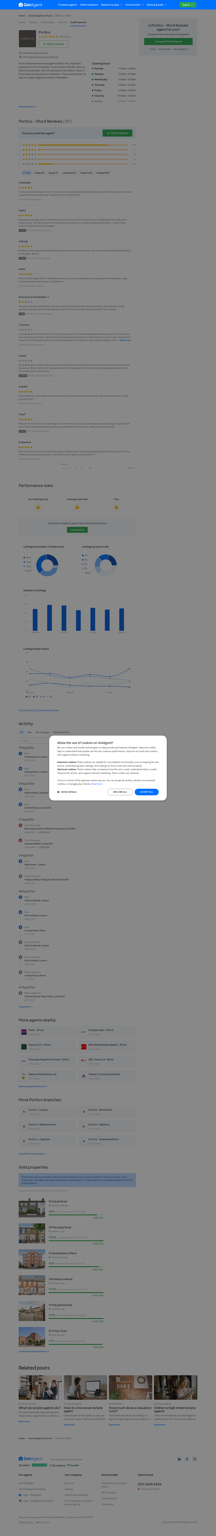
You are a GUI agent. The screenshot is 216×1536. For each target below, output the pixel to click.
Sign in (186, 4)
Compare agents (67, 4)
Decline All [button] (120, 791)
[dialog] (108, 768)
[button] (67, 792)
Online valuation (89, 4)
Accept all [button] (146, 791)
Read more (97, 783)
